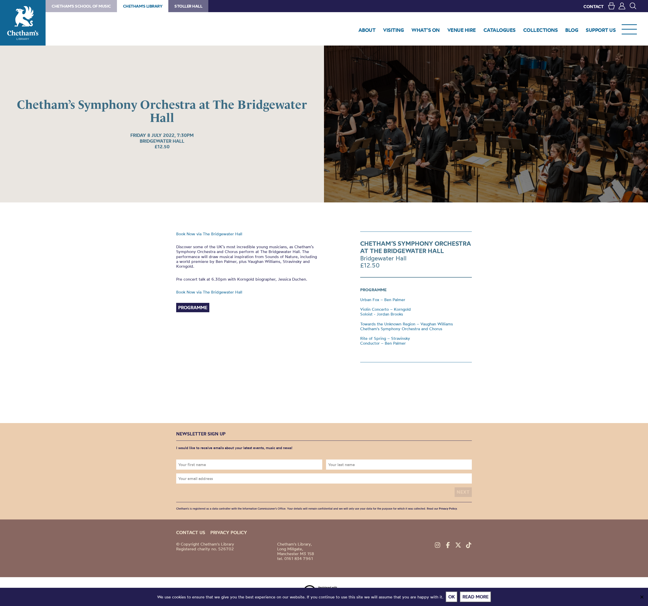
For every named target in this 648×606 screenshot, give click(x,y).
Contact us (190, 532)
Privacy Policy (448, 508)
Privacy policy (228, 532)
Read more (475, 597)
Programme (192, 307)
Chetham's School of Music (81, 6)
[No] (641, 596)
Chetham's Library (23, 23)
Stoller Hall (188, 6)
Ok (451, 597)
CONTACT (593, 6)
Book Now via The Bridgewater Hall (209, 233)
